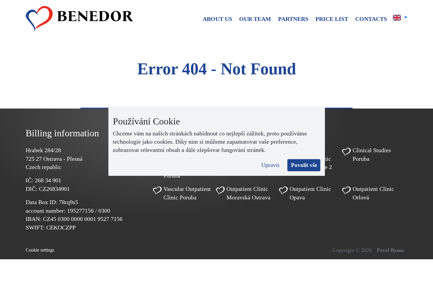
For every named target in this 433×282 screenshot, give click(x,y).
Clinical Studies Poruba (372, 154)
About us (217, 19)
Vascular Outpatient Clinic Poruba (187, 193)
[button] (400, 17)
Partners (293, 19)
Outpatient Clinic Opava (310, 193)
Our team (255, 19)
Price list (331, 19)
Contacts (371, 19)
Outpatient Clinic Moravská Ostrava (248, 193)
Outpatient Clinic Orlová (373, 193)
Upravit (270, 165)
